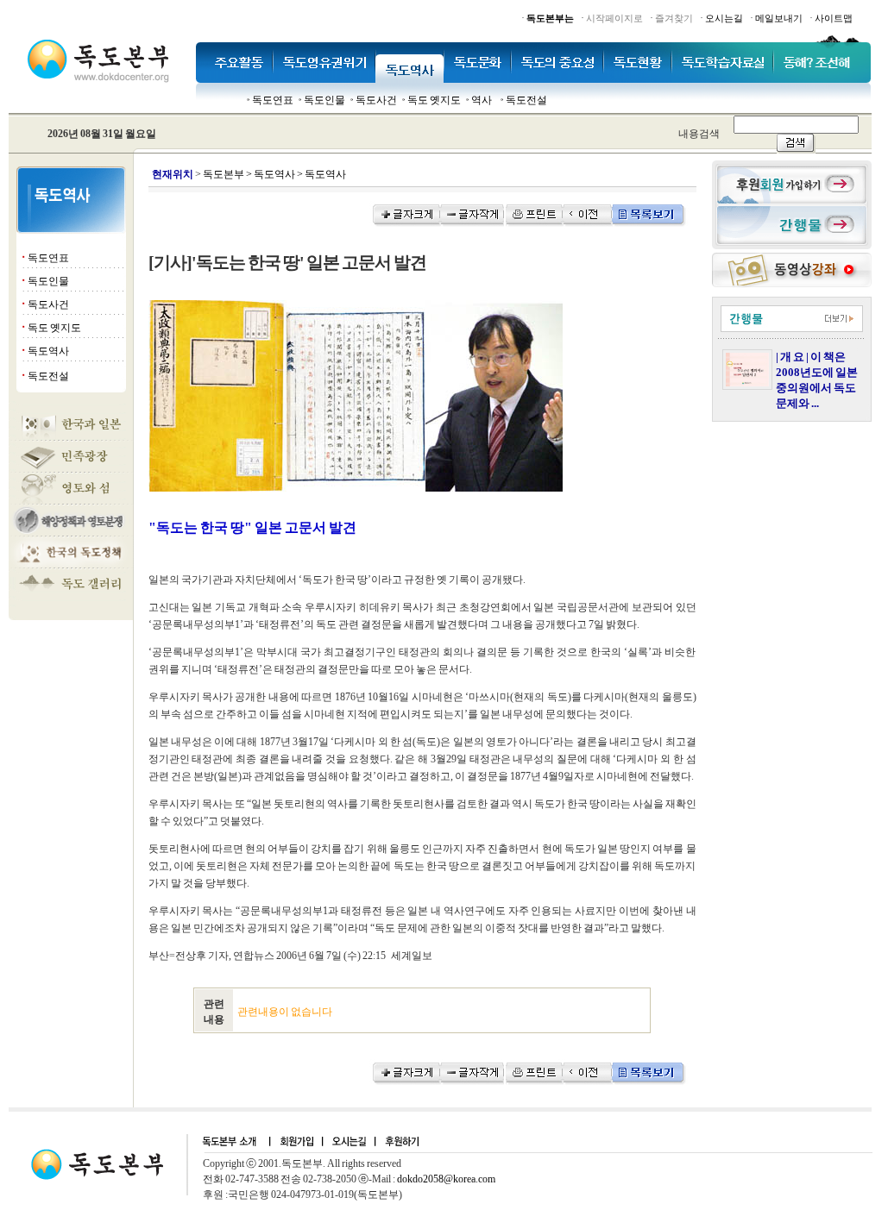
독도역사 (48, 351)
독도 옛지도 (434, 100)
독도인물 (324, 100)
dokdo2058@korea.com (446, 1179)
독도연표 (272, 100)
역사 (481, 100)
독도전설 (526, 100)
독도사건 (376, 100)
